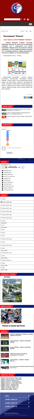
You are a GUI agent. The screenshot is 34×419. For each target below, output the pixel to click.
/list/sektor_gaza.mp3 (7, 186)
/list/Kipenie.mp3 (6, 170)
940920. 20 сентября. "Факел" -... (10, 389)
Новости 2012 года (7, 211)
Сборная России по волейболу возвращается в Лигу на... (18, 354)
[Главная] (17, 8)
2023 (3, 248)
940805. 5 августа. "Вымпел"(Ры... (10, 384)
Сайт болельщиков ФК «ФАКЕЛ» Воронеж (11, 413)
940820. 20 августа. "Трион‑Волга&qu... (12, 383)
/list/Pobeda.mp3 (6, 172)
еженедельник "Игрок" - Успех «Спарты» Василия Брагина (17, 415)
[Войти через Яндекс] (7, 139)
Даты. (3, 221)
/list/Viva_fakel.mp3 (7, 182)
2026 (3, 267)
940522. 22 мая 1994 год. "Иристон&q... (11, 377)
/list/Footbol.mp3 (6, 184)
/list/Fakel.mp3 (6, 180)
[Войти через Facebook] (7, 137)
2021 (3, 236)
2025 (3, 263)
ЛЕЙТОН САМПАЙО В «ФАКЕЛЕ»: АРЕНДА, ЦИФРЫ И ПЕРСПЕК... (21, 334)
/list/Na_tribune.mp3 (7, 174)
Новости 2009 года (16, 28)
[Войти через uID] (7, 132)
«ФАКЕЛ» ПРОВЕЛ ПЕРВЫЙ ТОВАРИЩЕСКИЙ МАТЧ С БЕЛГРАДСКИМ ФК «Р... (18, 113)
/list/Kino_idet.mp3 (7, 188)
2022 (3, 242)
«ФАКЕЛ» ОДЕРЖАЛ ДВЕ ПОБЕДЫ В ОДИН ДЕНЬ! (19, 116)
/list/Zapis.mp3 (6, 178)
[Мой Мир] (29, 97)
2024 (3, 256)
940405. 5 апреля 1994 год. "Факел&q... (11, 379)
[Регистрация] (28, 19)
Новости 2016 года (7, 245)
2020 (3, 232)
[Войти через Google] (7, 142)
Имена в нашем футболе (13, 326)
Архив (3, 199)
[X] (31, 97)
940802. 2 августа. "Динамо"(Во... (10, 385)
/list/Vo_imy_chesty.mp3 (8, 176)
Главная (4, 28)
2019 (3, 229)
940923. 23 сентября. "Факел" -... (10, 388)
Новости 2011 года (7, 208)
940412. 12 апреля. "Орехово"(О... (10, 380)
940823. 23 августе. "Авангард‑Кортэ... (11, 381)
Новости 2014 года (7, 217)
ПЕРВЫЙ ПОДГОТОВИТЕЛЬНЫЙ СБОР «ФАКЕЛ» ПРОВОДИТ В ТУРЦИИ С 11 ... (19, 110)
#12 (3, 225)
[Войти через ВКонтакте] (7, 135)
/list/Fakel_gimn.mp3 (7, 190)
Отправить (9, 152)
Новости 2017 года (7, 252)
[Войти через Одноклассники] (7, 144)
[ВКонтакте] (25, 97)
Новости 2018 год (6, 260)
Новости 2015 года (7, 239)
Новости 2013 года (7, 214)
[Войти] (24, 19)
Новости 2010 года (7, 205)
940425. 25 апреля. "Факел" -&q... (10, 386)
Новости (8, 28)
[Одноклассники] (27, 97)
